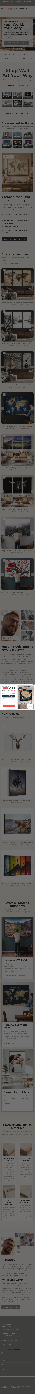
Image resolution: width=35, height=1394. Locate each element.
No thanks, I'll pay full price (9, 708)
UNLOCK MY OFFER (9, 706)
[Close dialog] (34, 685)
